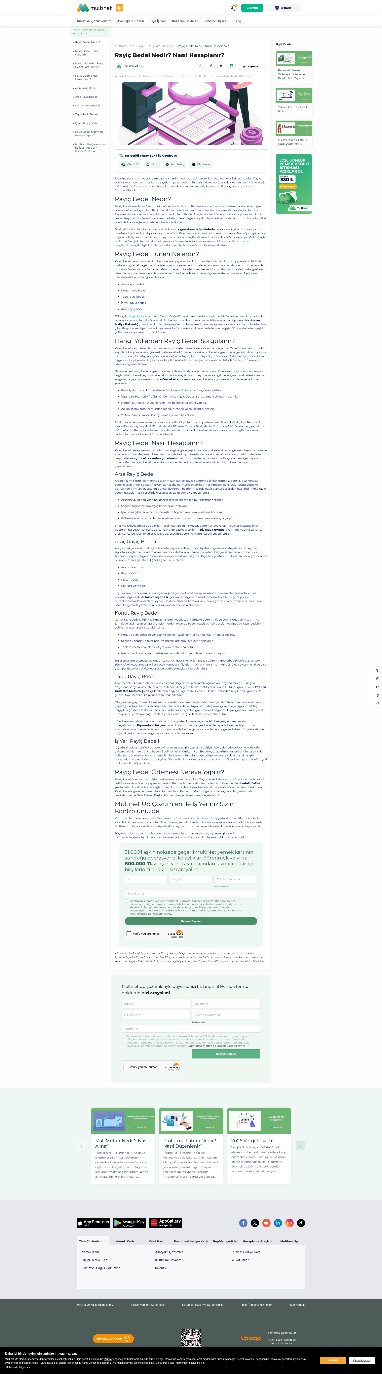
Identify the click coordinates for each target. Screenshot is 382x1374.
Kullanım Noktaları (185, 21)
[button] (283, 8)
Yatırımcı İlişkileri (216, 21)
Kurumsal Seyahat (168, 1260)
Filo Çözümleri (239, 1260)
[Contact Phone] (378, 671)
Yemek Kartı (90, 1252)
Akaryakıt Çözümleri (169, 1252)
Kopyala (253, 66)
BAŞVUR (252, 7)
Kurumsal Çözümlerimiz (94, 21)
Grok (155, 164)
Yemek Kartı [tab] (125, 1241)
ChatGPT (133, 164)
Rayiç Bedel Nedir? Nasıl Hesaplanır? (89, 31)
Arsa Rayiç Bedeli (86, 88)
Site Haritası (297, 1305)
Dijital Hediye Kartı (95, 1260)
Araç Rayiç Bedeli (86, 96)
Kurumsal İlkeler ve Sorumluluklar (203, 1305)
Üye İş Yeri (158, 21)
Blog (238, 21)
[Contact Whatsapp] (378, 679)
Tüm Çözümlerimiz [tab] (93, 1241)
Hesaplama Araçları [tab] (257, 1241)
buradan (147, 913)
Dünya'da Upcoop (109, 1338)
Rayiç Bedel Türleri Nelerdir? (87, 52)
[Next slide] (300, 1145)
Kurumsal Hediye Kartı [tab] (191, 1241)
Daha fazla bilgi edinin (18, 1367)
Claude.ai (203, 164)
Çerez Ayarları (361, 1360)
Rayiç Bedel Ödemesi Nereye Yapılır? (89, 133)
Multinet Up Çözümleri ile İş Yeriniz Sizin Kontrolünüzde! (90, 147)
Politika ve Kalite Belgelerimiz (95, 1305)
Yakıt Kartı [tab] (156, 1241)
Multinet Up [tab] (289, 1241)
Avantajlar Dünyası (130, 21)
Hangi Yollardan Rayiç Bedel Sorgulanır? (89, 65)
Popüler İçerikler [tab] (225, 1241)
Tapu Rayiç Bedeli (86, 114)
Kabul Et (333, 1360)
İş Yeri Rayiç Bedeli (87, 123)
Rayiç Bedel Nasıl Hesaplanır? (86, 77)
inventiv (160, 1268)
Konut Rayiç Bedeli (87, 105)
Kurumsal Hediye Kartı (244, 1252)
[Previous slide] (81, 1145)
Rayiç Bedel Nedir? (87, 42)
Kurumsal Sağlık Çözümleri (101, 1268)
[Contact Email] (378, 687)
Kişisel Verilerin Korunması (148, 1305)
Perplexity (177, 164)
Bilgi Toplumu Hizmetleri (257, 1305)
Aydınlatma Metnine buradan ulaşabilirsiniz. (216, 1045)
